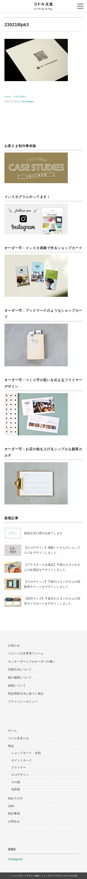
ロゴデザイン (20, 774)
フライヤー (18, 767)
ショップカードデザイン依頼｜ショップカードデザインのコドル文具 (44, 876)
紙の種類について (20, 677)
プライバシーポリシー (23, 701)
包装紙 (15, 789)
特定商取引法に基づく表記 (26, 693)
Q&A (11, 806)
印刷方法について (20, 669)
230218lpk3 (20, 96)
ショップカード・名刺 (26, 753)
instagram (15, 859)
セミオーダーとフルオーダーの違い (31, 661)
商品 (11, 746)
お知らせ (14, 645)
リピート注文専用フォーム (26, 653)
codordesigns (27, 101)
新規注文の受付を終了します (43, 533)
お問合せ (14, 821)
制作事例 (14, 813)
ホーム (12, 730)
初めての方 (15, 798)
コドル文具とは (18, 738)
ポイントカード (21, 760)
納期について (17, 685)
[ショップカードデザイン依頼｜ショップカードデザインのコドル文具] (43, 5)
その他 (15, 782)
